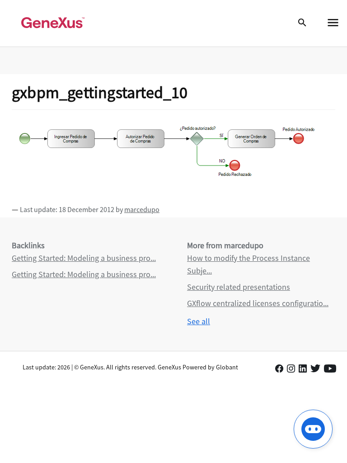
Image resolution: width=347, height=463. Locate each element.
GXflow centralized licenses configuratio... (257, 303)
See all (198, 321)
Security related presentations (238, 287)
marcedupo (141, 209)
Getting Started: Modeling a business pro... (84, 258)
